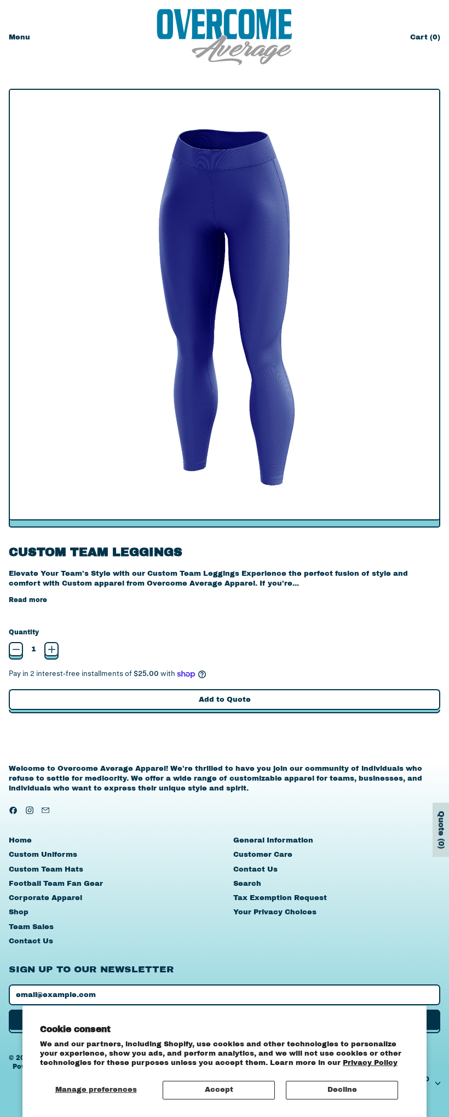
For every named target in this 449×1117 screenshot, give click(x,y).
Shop (18, 912)
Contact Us (31, 941)
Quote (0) (441, 830)
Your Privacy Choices (274, 912)
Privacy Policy (370, 1063)
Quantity (24, 632)
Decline (342, 1089)
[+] (51, 649)
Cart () (425, 39)
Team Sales (31, 927)
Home (20, 840)
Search (247, 883)
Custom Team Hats (46, 869)
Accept (219, 1089)
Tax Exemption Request (280, 898)
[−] (16, 649)
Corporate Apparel (45, 898)
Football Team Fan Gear (56, 883)
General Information (273, 840)
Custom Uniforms (43, 854)
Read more (28, 600)
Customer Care (262, 854)
